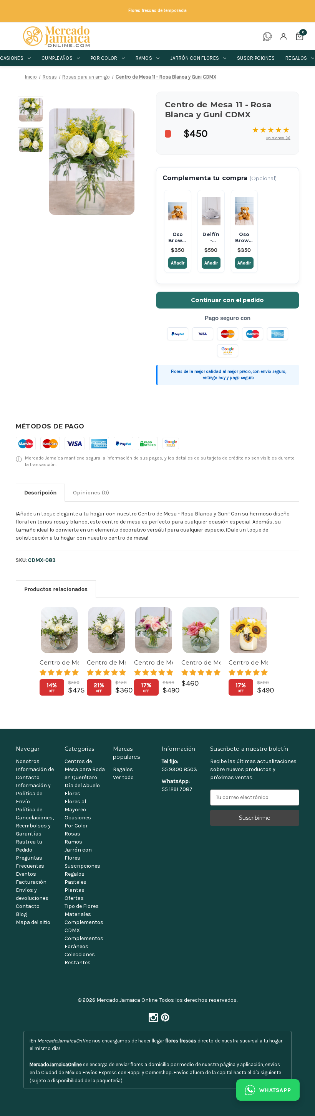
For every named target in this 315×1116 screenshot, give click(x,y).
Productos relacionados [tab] (56, 589)
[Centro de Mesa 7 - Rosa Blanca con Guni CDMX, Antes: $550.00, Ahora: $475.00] (59, 630)
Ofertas (74, 898)
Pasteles (75, 882)
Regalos (75, 874)
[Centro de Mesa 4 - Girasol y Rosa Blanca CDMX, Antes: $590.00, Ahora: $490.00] (248, 630)
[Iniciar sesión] (283, 36)
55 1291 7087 (177, 789)
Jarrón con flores (194, 58)
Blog (21, 914)
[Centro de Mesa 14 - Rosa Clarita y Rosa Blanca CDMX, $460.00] (200, 630)
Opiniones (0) (278, 137)
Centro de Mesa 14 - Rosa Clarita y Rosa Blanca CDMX (200, 662)
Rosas (72, 833)
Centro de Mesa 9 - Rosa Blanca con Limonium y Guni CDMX (106, 662)
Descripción (40, 492)
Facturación (31, 882)
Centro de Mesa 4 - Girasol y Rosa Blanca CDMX (248, 662)
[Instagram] (152, 1015)
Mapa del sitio (33, 922)
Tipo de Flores (82, 906)
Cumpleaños (57, 58)
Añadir (177, 263)
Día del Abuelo (82, 785)
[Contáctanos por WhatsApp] (267, 36)
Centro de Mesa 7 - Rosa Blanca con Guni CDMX (59, 662)
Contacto (28, 906)
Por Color (76, 825)
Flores (72, 793)
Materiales (78, 914)
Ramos (144, 58)
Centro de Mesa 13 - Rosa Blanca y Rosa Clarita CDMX (153, 662)
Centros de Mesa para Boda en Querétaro (85, 769)
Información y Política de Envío (33, 793)
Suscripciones (256, 58)
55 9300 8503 (179, 769)
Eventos (26, 874)
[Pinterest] (164, 1015)
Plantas (75, 890)
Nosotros (28, 761)
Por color (104, 58)
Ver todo (123, 777)
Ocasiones (78, 817)
